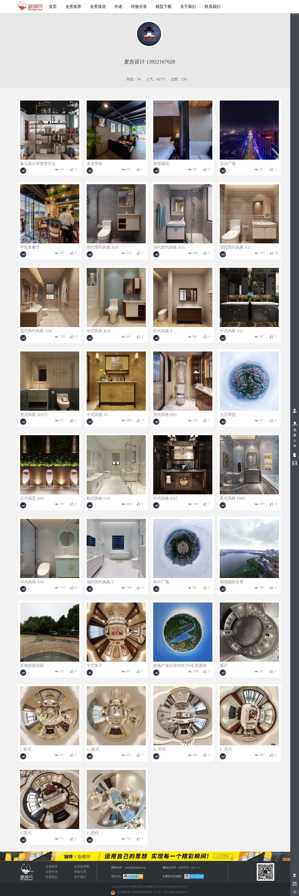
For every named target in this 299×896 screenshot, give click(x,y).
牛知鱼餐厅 (30, 247)
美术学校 (94, 163)
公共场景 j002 (32, 498)
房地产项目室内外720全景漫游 (179, 665)
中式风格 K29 (98, 331)
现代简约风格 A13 (102, 247)
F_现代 (93, 833)
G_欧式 (93, 749)
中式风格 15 (97, 414)
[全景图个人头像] (23, 170)
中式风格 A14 (32, 582)
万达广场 (228, 163)
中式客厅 (94, 665)
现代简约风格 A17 (235, 247)
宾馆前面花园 (32, 665)
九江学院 (228, 414)
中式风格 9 (162, 331)
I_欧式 (25, 749)
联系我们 (52, 877)
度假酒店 (161, 163)
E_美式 (226, 749)
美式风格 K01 (165, 414)
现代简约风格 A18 (36, 331)
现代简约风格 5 (100, 582)
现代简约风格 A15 (169, 247)
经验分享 (80, 871)
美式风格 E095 (232, 498)
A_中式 (159, 749)
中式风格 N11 (231, 331)
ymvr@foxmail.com (135, 867)
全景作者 (52, 871)
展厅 (224, 665)
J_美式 (26, 833)
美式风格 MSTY (34, 414)
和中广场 (161, 582)
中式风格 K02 (165, 498)
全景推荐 (52, 866)
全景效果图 (27, 872)
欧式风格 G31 (98, 498)
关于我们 (80, 877)
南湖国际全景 (231, 582)
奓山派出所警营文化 (38, 163)
